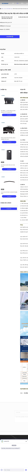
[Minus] (26, 441)
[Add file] (2, 469)
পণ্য (17, 3)
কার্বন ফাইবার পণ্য (9, 8)
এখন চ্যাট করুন (9, 36)
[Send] (26, 469)
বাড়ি (13, 3)
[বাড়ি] (5, 3)
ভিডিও (22, 3)
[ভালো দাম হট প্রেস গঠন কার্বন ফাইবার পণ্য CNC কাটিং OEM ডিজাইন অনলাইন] (9, 182)
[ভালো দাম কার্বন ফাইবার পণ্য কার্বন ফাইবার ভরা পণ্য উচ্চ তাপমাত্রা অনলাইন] (9, 155)
